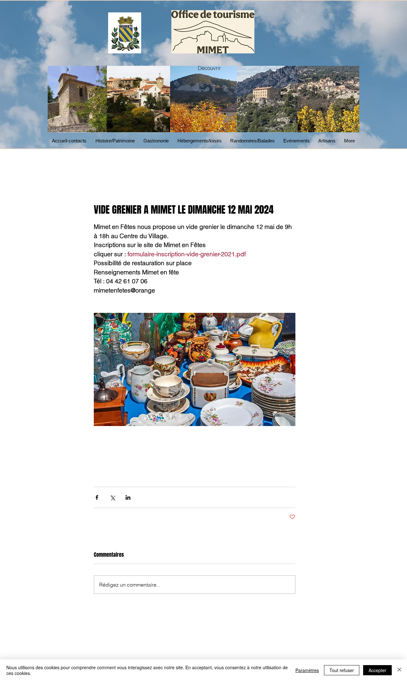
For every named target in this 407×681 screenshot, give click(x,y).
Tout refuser (341, 670)
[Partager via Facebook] (97, 497)
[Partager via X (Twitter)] (112, 497)
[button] (157, 141)
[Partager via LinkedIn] (128, 497)
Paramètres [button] (307, 670)
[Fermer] (399, 670)
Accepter (377, 670)
